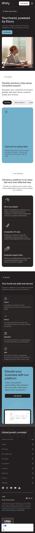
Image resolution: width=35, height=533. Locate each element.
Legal (3, 496)
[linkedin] (3, 488)
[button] (31, 3)
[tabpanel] (17, 135)
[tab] (7, 102)
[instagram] (7, 488)
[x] (11, 488)
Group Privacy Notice (8, 500)
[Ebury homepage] (5, 3)
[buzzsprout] (19, 488)
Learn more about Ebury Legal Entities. (13, 510)
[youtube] (15, 488)
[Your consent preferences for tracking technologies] (3, 530)
